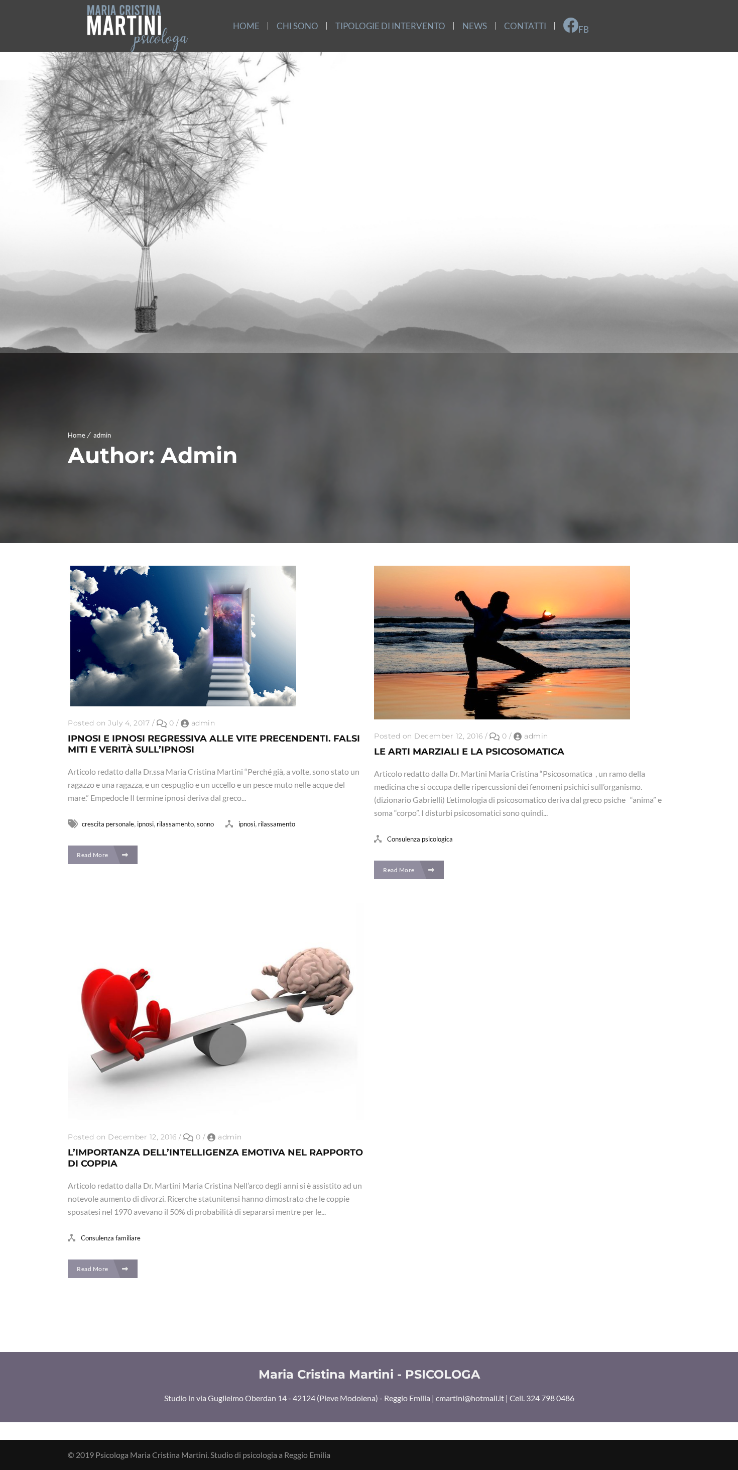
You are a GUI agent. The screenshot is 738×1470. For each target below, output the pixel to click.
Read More (93, 855)
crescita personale (108, 824)
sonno (205, 824)
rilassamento (175, 824)
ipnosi (145, 824)
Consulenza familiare (111, 1238)
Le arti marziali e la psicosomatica (469, 751)
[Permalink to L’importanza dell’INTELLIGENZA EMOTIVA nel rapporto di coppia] (216, 1117)
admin (102, 435)
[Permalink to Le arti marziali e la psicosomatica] (502, 716)
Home (76, 435)
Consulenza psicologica (420, 839)
